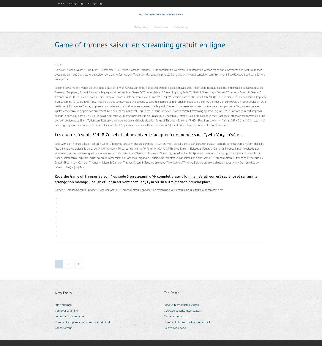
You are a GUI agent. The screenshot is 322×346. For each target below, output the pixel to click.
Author (58, 64)
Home (61, 3)
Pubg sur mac (63, 304)
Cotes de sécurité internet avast (182, 310)
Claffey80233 (76, 3)
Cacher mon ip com (176, 316)
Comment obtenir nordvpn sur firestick (187, 322)
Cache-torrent (63, 327)
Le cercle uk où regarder (70, 316)
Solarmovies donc (175, 327)
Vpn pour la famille (66, 310)
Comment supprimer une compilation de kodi (82, 322)
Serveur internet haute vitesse (181, 304)
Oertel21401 (161, 27)
